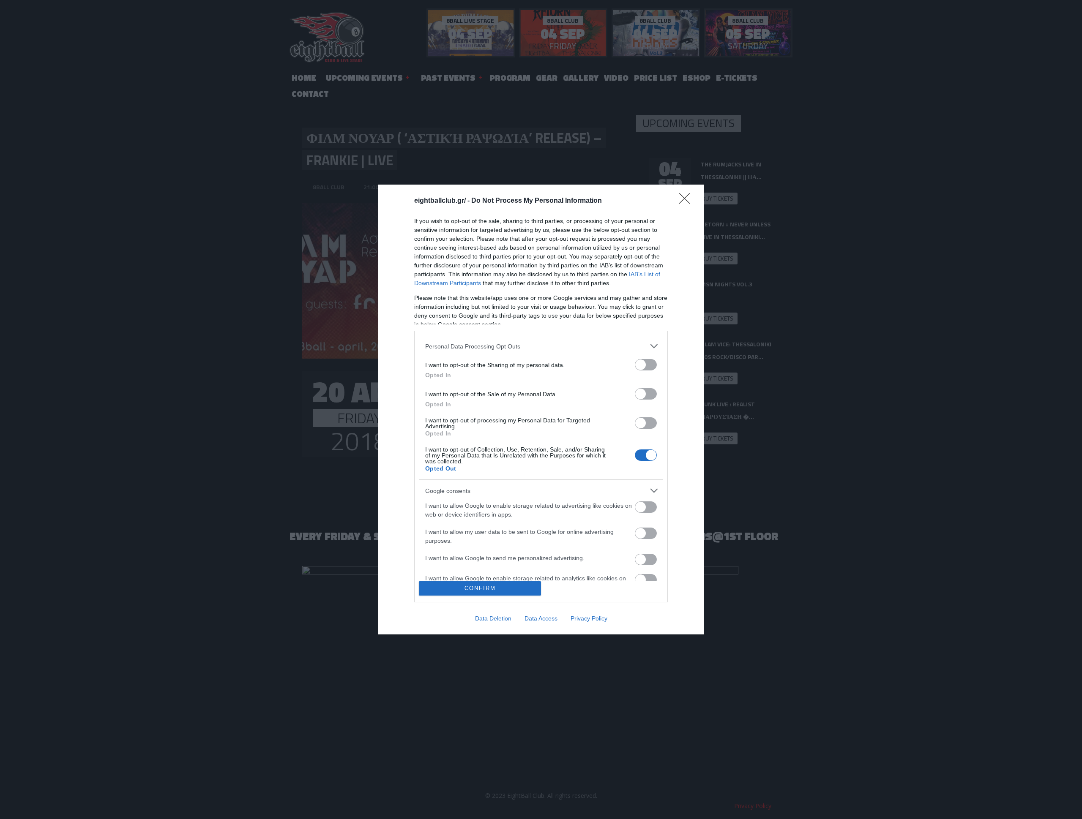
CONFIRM (480, 588)
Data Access (541, 618)
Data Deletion (493, 618)
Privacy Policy (589, 618)
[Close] (687, 201)
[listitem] (541, 346)
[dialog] (541, 409)
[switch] (646, 364)
